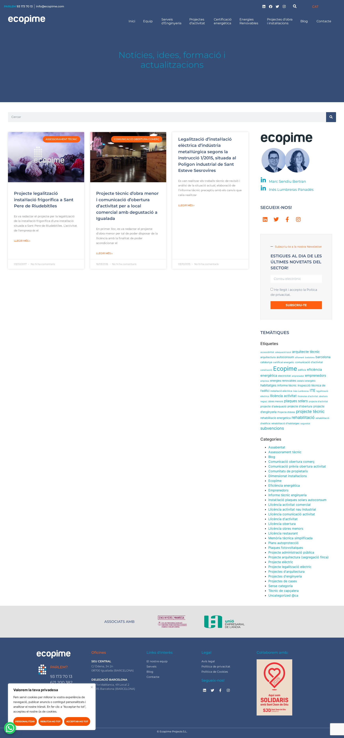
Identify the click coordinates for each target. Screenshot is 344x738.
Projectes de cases (282, 581)
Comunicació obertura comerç (291, 462)
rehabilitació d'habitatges (285, 423)
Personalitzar (25, 721)
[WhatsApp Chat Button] (10, 728)
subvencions (272, 428)
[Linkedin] (264, 6)
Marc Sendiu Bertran (287, 181)
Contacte (324, 21)
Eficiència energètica (284, 485)
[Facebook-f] (287, 219)
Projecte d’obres (286, 412)
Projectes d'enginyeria (285, 576)
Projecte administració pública (291, 552)
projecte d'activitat (318, 401)
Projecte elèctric (280, 562)
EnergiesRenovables (249, 21)
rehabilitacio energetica (275, 417)
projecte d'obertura (299, 406)
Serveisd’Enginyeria (171, 21)
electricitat (284, 375)
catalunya (266, 362)
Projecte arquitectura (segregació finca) (298, 557)
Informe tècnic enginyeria (287, 495)
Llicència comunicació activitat (291, 514)
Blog (304, 21)
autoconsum (285, 357)
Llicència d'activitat (283, 519)
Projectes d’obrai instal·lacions (279, 21)
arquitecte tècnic (306, 352)
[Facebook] (270, 6)
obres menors (275, 401)
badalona (310, 357)
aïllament (299, 357)
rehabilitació (303, 417)
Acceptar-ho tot (77, 721)
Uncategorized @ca (283, 595)
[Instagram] (284, 6)
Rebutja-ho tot (50, 721)
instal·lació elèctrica (281, 391)
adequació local (283, 352)
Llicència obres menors (285, 528)
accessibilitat (267, 352)
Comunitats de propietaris (288, 471)
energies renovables (283, 380)
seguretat (305, 423)
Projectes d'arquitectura (286, 571)
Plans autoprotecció (283, 543)
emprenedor (298, 376)
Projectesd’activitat (197, 21)
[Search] (331, 117)
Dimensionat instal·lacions (287, 476)
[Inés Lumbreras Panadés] (263, 188)
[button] (295, 6)
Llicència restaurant (283, 533)
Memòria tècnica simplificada (290, 538)
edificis (302, 370)
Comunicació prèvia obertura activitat (297, 466)
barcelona (323, 357)
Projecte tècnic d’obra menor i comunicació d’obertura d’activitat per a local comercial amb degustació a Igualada (127, 206)
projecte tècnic (310, 411)
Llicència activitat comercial (289, 505)
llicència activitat (283, 396)
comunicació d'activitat (309, 362)
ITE (312, 390)
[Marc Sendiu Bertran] (263, 180)
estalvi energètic (306, 380)
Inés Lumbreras (301, 391)
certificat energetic (283, 362)
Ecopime (285, 368)
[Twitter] (277, 6)
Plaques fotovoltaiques (285, 548)
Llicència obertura (282, 524)
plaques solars (296, 401)
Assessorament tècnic (284, 452)
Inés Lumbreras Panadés (291, 189)
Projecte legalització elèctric (289, 567)
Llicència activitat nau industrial (292, 509)
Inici (132, 21)
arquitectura (268, 357)
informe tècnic (287, 385)
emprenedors (315, 375)
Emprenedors (278, 490)
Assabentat (276, 447)
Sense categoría (280, 586)
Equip (148, 21)
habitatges (268, 385)
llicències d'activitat (308, 396)
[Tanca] (92, 687)
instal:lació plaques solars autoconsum (297, 500)
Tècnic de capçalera (283, 591)
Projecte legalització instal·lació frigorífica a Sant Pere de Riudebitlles (43, 199)
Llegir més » (22, 240)
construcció (266, 370)
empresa (264, 381)
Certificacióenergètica (223, 21)
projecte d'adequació (273, 406)
